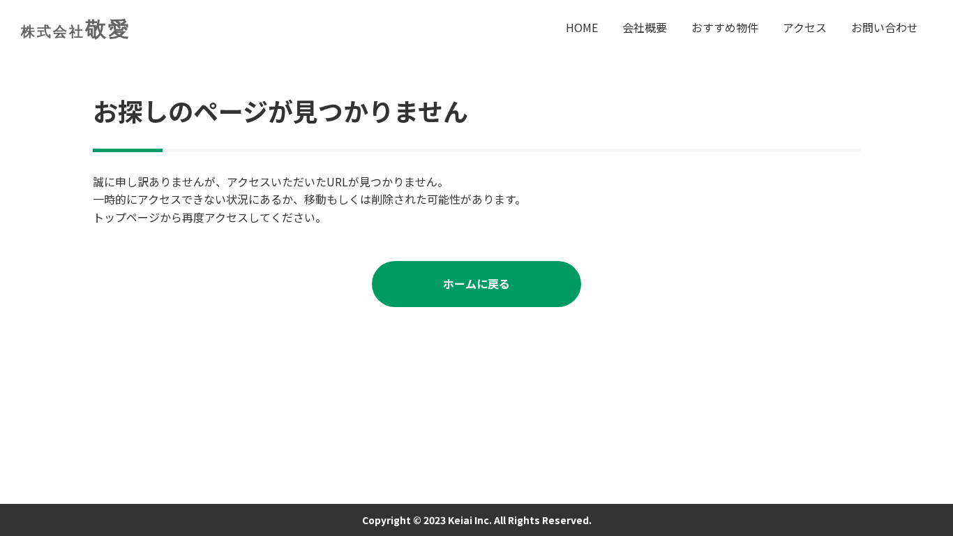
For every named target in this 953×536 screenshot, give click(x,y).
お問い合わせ (884, 27)
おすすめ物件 (724, 27)
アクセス (805, 27)
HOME (582, 27)
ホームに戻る (476, 283)
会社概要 (644, 27)
